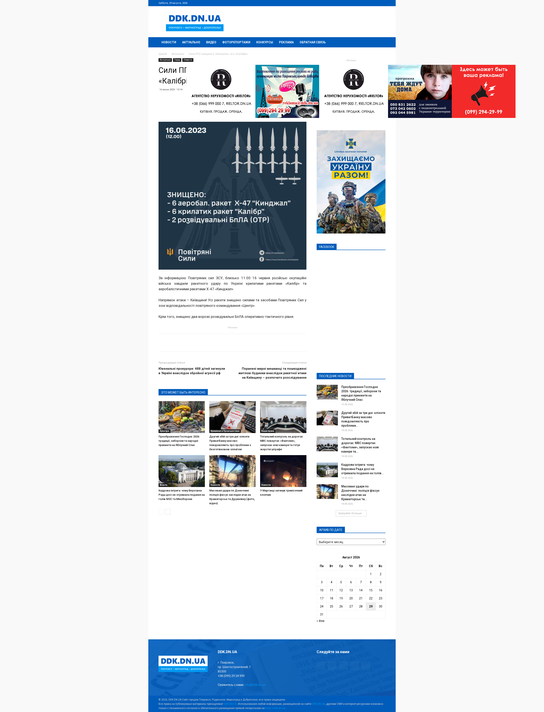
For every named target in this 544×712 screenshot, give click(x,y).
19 (341, 598)
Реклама (286, 42)
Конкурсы (264, 42)
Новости (169, 42)
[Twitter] (368, 3)
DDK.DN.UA (230, 703)
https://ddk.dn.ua (275, 708)
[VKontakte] (375, 3)
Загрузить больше (350, 513)
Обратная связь (313, 42)
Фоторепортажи (236, 42)
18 (331, 598)
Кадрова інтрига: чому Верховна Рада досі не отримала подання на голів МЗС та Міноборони (182, 495)
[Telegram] (361, 3)
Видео (211, 42)
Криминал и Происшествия (225, 431)
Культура (164, 431)
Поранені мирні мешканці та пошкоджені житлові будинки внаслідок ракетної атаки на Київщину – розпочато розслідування (272, 373)
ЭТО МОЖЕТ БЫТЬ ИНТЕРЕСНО (183, 392)
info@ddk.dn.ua (255, 685)
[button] (380, 43)
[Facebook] (354, 3)
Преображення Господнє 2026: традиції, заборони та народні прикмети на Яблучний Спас (179, 441)
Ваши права (267, 431)
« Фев (320, 621)
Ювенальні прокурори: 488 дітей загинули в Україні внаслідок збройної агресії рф (192, 371)
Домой (163, 53)
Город (177, 60)
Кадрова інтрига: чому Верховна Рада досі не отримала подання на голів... (362, 469)
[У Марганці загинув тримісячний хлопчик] (283, 471)
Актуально (191, 42)
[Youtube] (382, 3)
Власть (163, 485)
